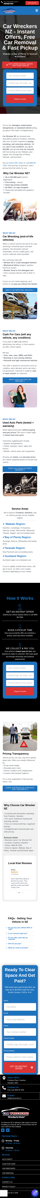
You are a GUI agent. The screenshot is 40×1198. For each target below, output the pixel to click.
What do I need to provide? (18, 948)
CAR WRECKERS (8, 1168)
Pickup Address (9, 1051)
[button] (37, 10)
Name (6, 1000)
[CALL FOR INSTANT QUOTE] (2, 2)
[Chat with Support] (35, 1192)
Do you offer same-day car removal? (18, 938)
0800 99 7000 (19, 1090)
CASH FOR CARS (8, 1164)
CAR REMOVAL (8, 1173)
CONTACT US (7, 1182)
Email (6, 1013)
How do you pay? (14, 943)
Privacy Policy (8, 1187)
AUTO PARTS (7, 1159)
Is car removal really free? (17, 933)
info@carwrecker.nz (14, 1098)
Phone (6, 1026)
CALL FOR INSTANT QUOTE (11, 1)
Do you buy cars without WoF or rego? (20, 928)
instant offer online (16, 163)
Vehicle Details (9, 1038)
